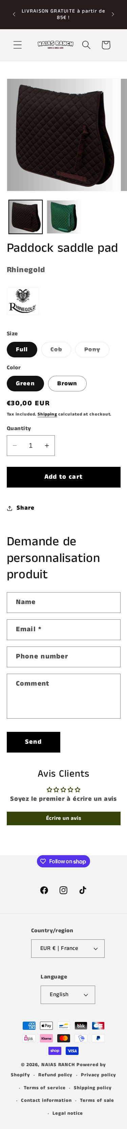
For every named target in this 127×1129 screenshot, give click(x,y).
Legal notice (67, 1113)
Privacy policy (98, 1075)
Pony (96, 351)
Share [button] (25, 508)
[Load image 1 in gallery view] (25, 217)
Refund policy (55, 1075)
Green (25, 383)
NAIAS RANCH (58, 1064)
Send (33, 741)
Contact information (46, 1100)
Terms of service (45, 1087)
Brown (67, 383)
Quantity (19, 429)
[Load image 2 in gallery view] (63, 217)
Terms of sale (97, 1100)
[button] (17, 45)
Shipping (47, 414)
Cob (60, 351)
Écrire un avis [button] (63, 818)
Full (22, 349)
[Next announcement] (113, 14)
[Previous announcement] (14, 14)
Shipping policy (93, 1087)
